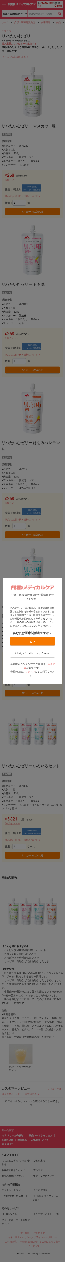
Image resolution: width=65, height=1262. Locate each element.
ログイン (30, 672)
